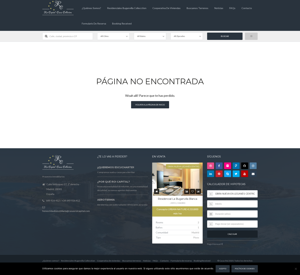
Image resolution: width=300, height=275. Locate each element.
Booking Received (122, 23)
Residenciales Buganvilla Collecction (126, 8)
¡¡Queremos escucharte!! (115, 167)
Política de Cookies (245, 269)
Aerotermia (106, 199)
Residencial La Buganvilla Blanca (177, 198)
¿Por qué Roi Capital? (113, 181)
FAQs (232, 8)
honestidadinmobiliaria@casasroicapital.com (66, 210)
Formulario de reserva (94, 23)
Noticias (218, 8)
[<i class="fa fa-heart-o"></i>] (192, 191)
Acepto (222, 269)
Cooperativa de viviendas (166, 8)
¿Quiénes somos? (91, 8)
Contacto (246, 8)
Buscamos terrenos (197, 8)
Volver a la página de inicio (150, 104)
